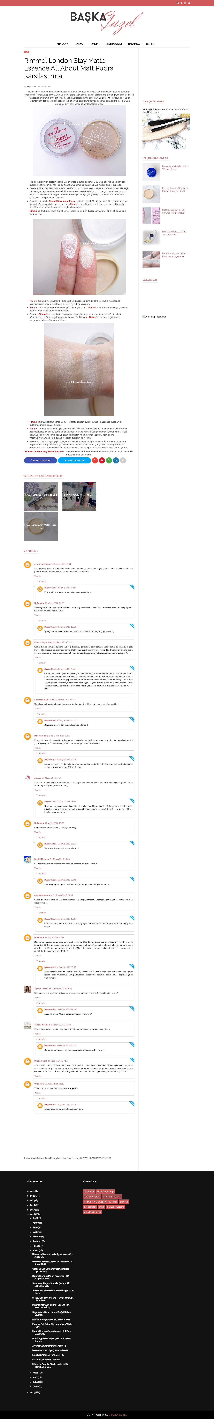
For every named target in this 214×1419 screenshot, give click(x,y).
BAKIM (94, 44)
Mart (35, 1377)
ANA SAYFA (62, 44)
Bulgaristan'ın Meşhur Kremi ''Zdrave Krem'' (175, 167)
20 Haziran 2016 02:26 (58, 1061)
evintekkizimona (42, 564)
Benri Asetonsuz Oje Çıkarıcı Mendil (50, 1350)
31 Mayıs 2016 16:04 (66, 880)
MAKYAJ (79, 44)
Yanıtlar (42, 581)
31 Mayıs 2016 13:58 (54, 823)
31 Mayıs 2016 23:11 (54, 937)
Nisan (36, 1373)
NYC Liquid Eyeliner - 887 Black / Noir (51, 1319)
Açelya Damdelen (43, 989)
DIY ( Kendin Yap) (105, 1191)
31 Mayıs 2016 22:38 (66, 919)
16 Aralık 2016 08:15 (54, 1084)
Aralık (36, 1218)
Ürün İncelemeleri (92, 1212)
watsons (120, 1207)
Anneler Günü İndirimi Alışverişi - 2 (49, 1346)
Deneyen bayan (42, 736)
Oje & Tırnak (111, 1202)
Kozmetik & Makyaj (93, 1202)
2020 (33, 1196)
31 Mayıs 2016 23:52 (66, 967)
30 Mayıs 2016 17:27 (66, 588)
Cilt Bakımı (89, 1191)
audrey (37, 778)
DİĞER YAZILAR (114, 44)
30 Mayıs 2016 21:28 (54, 603)
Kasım (36, 1223)
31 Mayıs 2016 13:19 (66, 759)
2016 (32, 1214)
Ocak (35, 1387)
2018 (32, 1205)
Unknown (39, 603)
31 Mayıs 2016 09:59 (60, 736)
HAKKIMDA (134, 44)
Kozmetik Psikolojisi (44, 700)
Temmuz (37, 1241)
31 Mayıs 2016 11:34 (51, 778)
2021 (32, 1191)
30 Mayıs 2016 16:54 (61, 564)
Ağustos (37, 1237)
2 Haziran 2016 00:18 (66, 1009)
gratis (101, 1207)
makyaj (110, 1207)
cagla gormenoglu (43, 895)
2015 (32, 1392)
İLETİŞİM (150, 44)
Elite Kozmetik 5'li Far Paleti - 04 (48, 1355)
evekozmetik (90, 1207)
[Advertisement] (167, 72)
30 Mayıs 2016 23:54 (66, 627)
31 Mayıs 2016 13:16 (66, 720)
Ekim (35, 1227)
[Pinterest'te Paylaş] (123, 460)
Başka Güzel (31, 87)
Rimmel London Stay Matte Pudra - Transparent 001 (175, 189)
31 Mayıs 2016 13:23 (66, 801)
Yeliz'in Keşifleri (42, 1025)
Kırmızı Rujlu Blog (43, 642)
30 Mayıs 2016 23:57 (66, 669)
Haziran (37, 1246)
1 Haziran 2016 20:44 (62, 989)
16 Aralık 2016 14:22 (66, 1104)
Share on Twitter (76, 460)
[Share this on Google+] (95, 460)
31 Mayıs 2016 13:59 (66, 844)
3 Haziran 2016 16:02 (61, 1025)
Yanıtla (37, 576)
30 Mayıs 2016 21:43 (62, 642)
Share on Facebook (41, 460)
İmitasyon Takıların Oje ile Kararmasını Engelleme (174, 255)
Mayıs (36, 1250)
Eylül (35, 1232)
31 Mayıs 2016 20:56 (63, 895)
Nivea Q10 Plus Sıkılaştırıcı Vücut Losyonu (174, 233)
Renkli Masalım (41, 859)
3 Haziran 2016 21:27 (66, 1045)
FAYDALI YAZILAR (112, 1196)
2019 (32, 1200)
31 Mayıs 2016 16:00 (60, 859)
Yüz (26, 52)
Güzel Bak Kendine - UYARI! (46, 1360)
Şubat (36, 1382)
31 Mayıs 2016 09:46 (65, 700)
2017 (32, 1210)
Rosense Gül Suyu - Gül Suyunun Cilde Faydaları (173, 211)
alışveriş (124, 1202)
